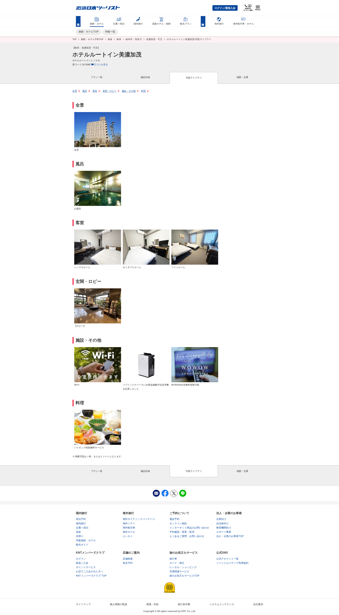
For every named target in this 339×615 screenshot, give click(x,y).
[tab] (96, 77)
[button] (225, 8)
